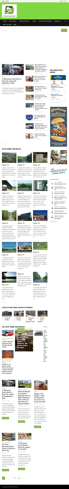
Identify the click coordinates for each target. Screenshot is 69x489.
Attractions (12, 21)
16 (28, 406)
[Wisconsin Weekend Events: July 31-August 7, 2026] (30, 134)
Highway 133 (21, 165)
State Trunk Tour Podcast (45, 21)
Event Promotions (22, 330)
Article (3, 77)
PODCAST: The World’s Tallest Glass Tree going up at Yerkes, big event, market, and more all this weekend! (7, 369)
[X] (65, 1)
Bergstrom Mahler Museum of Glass (30, 319)
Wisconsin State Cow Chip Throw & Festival (60, 198)
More (14, 24)
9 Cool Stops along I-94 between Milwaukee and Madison (40, 117)
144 (14, 478)
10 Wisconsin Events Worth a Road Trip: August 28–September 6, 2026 (11, 81)
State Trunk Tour (14, 487)
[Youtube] (63, 1)
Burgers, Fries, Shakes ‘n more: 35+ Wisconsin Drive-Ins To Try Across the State (40, 79)
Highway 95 (21, 193)
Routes (5, 21)
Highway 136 (5, 165)
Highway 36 (21, 274)
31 (44, 404)
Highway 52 (5, 223)
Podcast (4, 339)
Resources (57, 21)
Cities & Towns (9, 338)
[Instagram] (66, 1)
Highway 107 (5, 285)
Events (34, 21)
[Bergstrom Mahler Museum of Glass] (31, 313)
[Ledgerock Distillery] (7, 313)
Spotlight (24, 389)
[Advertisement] (34, 44)
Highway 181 (21, 255)
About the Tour (7, 24)
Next (19, 478)
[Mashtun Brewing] (19, 313)
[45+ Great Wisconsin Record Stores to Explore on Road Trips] (30, 87)
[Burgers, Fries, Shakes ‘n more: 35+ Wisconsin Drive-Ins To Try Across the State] (29, 76)
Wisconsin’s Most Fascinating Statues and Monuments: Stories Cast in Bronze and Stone (41, 126)
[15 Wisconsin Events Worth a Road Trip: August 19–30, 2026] (30, 95)
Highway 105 (5, 193)
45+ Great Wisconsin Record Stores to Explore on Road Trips (41, 88)
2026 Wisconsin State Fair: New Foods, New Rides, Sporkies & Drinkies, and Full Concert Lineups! (41, 107)
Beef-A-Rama (57, 218)
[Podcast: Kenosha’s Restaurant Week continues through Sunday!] (8, 333)
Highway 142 (21, 223)
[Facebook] (61, 1)
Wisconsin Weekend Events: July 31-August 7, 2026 (41, 135)
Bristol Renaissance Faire (60, 184)
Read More (5, 418)
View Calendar (53, 221)
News (10, 361)
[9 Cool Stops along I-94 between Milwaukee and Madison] (29, 115)
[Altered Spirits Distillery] (42, 313)
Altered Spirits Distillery (41, 319)
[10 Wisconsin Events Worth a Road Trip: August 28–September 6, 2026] (13, 69)
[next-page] (5, 144)
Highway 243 (36, 285)
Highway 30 (5, 255)
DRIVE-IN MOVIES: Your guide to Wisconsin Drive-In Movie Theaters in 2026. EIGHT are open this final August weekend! (41, 68)
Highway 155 (36, 193)
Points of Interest (24, 21)
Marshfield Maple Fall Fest (60, 208)
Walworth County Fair (59, 193)
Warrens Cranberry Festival (60, 213)
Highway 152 (36, 165)
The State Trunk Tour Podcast (13, 327)
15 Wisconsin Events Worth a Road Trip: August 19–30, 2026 (41, 96)
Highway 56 (36, 252)
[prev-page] (3, 144)
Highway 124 (36, 223)
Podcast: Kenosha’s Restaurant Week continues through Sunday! (7, 344)
